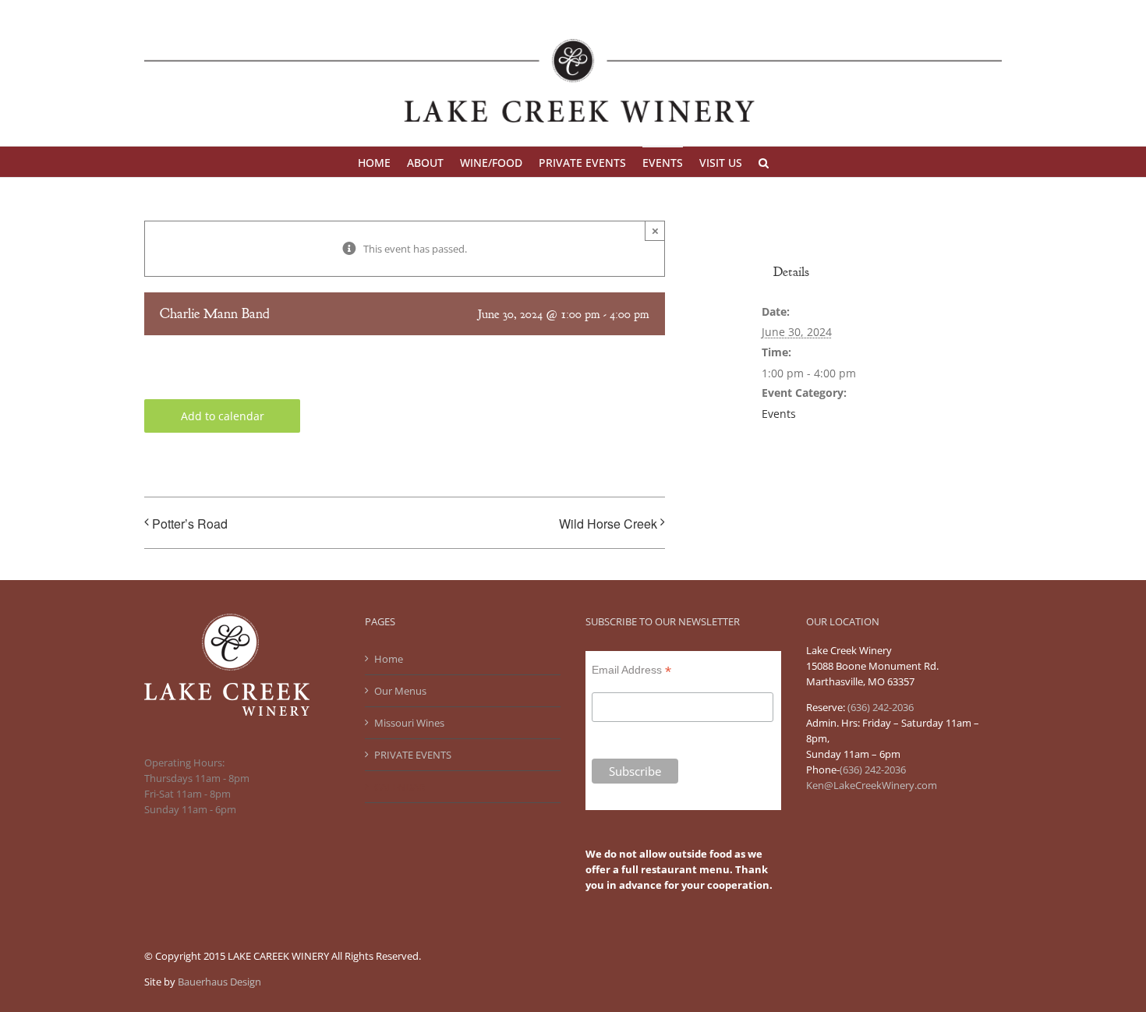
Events (779, 413)
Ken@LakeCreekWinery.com (871, 785)
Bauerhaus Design (219, 982)
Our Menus (400, 691)
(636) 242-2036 (873, 770)
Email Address (631, 670)
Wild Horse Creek (608, 524)
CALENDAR (399, 787)
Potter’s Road (190, 524)
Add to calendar (222, 416)
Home (388, 659)
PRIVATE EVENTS (412, 755)
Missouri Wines (409, 723)
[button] (764, 162)
